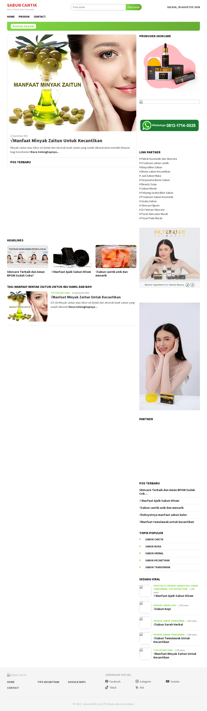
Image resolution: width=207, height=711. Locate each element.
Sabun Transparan (174, 620)
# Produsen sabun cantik (154, 163)
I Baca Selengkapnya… (83, 307)
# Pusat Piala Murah (151, 218)
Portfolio (159, 585)
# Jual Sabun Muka (150, 176)
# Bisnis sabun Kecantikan (155, 171)
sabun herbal (154, 553)
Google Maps (77, 682)
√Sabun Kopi (162, 609)
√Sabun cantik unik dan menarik (111, 273)
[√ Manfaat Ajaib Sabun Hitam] (71, 256)
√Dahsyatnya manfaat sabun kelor (163, 515)
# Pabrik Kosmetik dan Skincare (158, 159)
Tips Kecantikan (60, 292)
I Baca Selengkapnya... (44, 152)
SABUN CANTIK (22, 5)
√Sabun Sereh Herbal (168, 624)
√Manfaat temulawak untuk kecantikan (166, 522)
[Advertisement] (71, 203)
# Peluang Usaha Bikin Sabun (156, 193)
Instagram (145, 681)
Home (10, 682)
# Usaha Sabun (148, 201)
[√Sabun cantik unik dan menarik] (115, 256)
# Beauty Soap (148, 184)
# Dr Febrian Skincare (152, 209)
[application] (169, 356)
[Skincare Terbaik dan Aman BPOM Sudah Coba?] (27, 256)
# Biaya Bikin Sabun (150, 167)
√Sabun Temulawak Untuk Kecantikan (171, 640)
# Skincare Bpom (149, 205)
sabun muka (153, 546)
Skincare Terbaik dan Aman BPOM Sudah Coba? (26, 273)
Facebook (115, 681)
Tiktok (113, 687)
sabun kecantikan (157, 560)
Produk (171, 585)
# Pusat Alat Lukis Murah (154, 214)
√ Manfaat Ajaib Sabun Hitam (71, 272)
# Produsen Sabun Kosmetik (156, 197)
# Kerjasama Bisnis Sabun (154, 180)
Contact (13, 688)
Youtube (175, 681)
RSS (142, 687)
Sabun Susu (183, 585)
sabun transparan (157, 567)
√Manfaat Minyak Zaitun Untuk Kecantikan (56, 141)
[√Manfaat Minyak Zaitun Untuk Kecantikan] (71, 82)
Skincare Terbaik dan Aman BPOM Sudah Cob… (167, 491)
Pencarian (134, 7)
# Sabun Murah (148, 188)
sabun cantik (154, 539)
